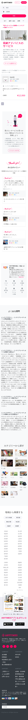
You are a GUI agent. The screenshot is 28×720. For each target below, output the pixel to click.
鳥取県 (6, 570)
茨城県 (6, 548)
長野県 (20, 541)
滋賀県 (20, 553)
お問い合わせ (5, 676)
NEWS (17, 657)
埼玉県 (17, 521)
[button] (6, 283)
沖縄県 (20, 585)
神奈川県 (8, 521)
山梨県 (20, 538)
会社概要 (4, 654)
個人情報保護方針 (7, 664)
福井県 (20, 536)
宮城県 (6, 538)
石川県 (20, 533)
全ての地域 (9, 517)
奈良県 (6, 565)
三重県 (20, 551)
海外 (20, 587)
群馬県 (6, 553)
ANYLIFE (17, 654)
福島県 (6, 546)
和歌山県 (5, 567)
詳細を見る (21, 277)
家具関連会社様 (19, 674)
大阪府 (9, 526)
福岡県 (20, 567)
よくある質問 (5, 674)
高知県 (20, 565)
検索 (14, 15)
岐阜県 (20, 543)
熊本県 (20, 575)
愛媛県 (20, 562)
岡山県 (6, 575)
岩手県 (6, 536)
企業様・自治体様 (20, 671)
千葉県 (6, 556)
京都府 (17, 526)
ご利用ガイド (5, 671)
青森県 (6, 533)
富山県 (20, 531)
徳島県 (6, 582)
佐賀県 (20, 570)
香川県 (6, 585)
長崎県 (20, 572)
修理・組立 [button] (12, 21)
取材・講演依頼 (19, 676)
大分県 (20, 577)
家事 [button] (19, 21)
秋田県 (6, 541)
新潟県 (6, 558)
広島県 (6, 577)
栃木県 (6, 551)
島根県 (6, 572)
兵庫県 (6, 562)
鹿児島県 (19, 582)
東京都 (18, 517)
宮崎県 (20, 580)
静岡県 (20, 546)
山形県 (6, 543)
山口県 (6, 580)
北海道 (6, 531)
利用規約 (4, 657)
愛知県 (20, 548)
